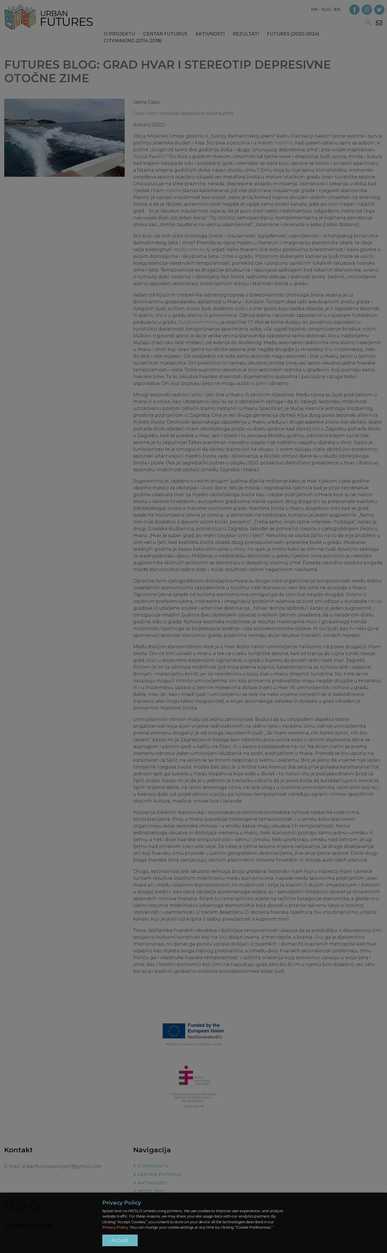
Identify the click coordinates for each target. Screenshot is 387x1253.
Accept (120, 1240)
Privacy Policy (115, 1227)
